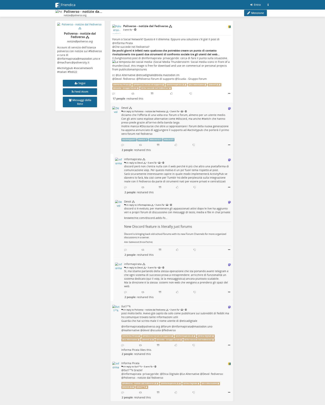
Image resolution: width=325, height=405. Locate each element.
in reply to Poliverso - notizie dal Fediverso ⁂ (145, 111)
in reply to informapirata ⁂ (139, 204)
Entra (257, 4)
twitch (207, 118)
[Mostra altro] (229, 93)
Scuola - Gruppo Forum (192, 79)
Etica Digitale (206, 336)
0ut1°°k (128, 370)
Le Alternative (126, 75)
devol (146, 330)
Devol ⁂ (214, 84)
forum (167, 326)
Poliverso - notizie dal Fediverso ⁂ (140, 383)
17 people (119, 98)
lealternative (132, 330)
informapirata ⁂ (176, 84)
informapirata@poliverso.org (142, 326)
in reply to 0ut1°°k (132, 366)
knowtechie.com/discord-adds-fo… (145, 218)
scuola (157, 330)
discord (182, 118)
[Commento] (113, 93)
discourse (155, 139)
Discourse (147, 126)
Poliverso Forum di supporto (156, 79)
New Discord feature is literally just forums (158, 226)
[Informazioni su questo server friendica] (268, 4)
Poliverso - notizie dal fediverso (143, 377)
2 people (127, 150)
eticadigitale (189, 321)
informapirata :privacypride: (162, 58)
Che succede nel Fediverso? (132, 47)
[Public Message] (135, 29)
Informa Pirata (124, 43)
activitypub (196, 130)
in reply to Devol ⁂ (136, 162)
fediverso (170, 330)
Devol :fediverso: (125, 79)
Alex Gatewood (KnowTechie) (138, 242)
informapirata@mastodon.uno (193, 326)
